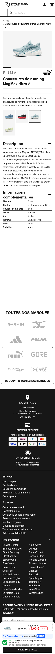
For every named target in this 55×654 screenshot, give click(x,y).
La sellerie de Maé (12, 589)
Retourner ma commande (16, 492)
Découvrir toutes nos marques (27, 381)
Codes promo (9, 496)
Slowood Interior (37, 563)
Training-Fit (35, 581)
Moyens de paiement (13, 525)
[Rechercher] (11, 12)
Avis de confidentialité (14, 533)
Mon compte (9, 481)
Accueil (6, 20)
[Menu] (3, 13)
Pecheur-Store (36, 556)
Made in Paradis (11, 596)
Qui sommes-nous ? (13, 507)
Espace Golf (9, 559)
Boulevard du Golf (12, 548)
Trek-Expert (35, 585)
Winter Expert (36, 593)
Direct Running (10, 552)
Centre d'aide (9, 485)
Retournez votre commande (27, 464)
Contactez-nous (27, 407)
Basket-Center (10, 545)
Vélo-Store (34, 589)
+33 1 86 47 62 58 (27, 417)
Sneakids (34, 574)
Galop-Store (9, 567)
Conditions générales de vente (19, 514)
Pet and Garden (37, 559)
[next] (53, 347)
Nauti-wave (35, 545)
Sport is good (36, 578)
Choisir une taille (27, 649)
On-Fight (33, 548)
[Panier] (52, 4)
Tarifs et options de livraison (17, 529)
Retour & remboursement (16, 518)
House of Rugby (11, 578)
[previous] (2, 347)
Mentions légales (11, 522)
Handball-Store (10, 574)
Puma (10, 72)
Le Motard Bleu (10, 593)
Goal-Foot (7, 570)
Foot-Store (8, 563)
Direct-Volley (9, 556)
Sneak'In (33, 570)
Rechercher (20, 13)
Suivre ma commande (14, 489)
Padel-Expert (36, 552)
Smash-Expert (36, 567)
